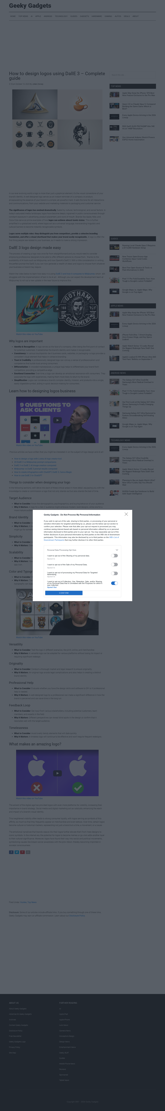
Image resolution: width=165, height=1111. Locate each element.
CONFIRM (64, 593)
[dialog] (82, 555)
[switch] (114, 555)
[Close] (127, 515)
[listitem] (82, 550)
